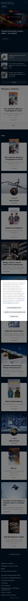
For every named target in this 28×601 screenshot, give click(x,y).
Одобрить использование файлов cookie (14, 312)
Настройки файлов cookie (14, 307)
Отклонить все (14, 316)
